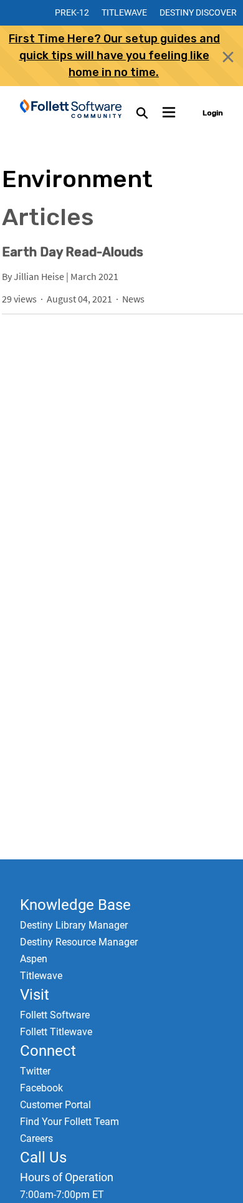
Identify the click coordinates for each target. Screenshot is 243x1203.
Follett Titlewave (56, 1032)
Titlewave (124, 12)
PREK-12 (72, 12)
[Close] (228, 56)
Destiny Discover (198, 12)
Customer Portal (55, 1105)
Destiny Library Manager (74, 925)
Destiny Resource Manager (79, 942)
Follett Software (55, 1015)
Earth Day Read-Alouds (72, 251)
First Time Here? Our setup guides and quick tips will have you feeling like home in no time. (114, 55)
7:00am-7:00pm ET (62, 1195)
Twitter (35, 1071)
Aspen (33, 959)
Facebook (41, 1088)
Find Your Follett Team (69, 1122)
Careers (36, 1138)
